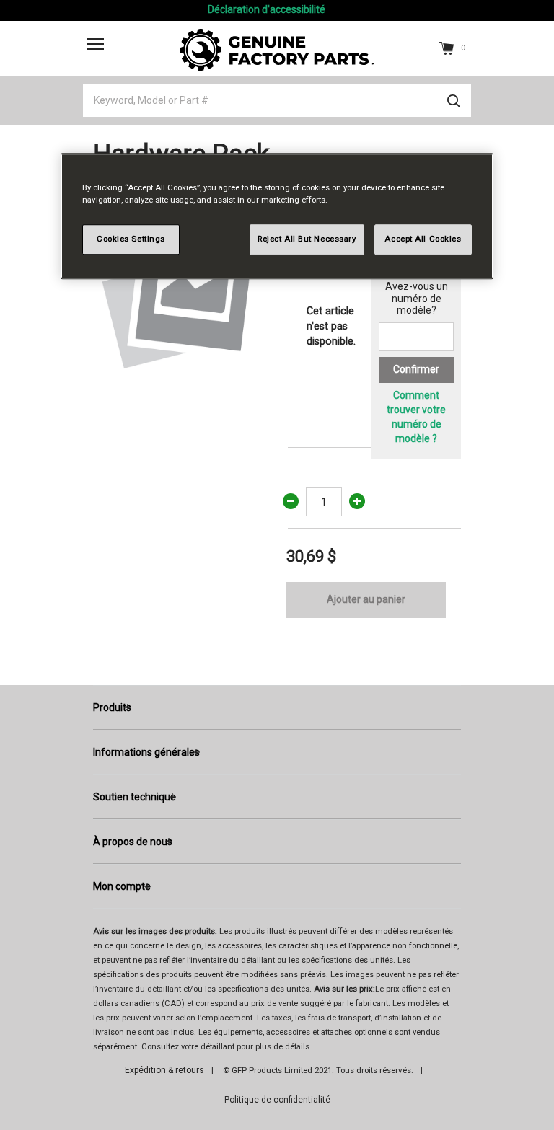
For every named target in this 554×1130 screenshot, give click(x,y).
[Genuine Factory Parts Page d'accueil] (277, 49)
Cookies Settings (131, 239)
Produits (112, 707)
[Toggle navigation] (95, 44)
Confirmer (416, 369)
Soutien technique (134, 797)
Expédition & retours (164, 1070)
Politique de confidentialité (277, 1100)
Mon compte (122, 886)
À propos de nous (132, 841)
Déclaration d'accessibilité (266, 9)
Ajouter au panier (366, 599)
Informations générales (146, 752)
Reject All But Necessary (307, 239)
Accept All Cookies (422, 239)
